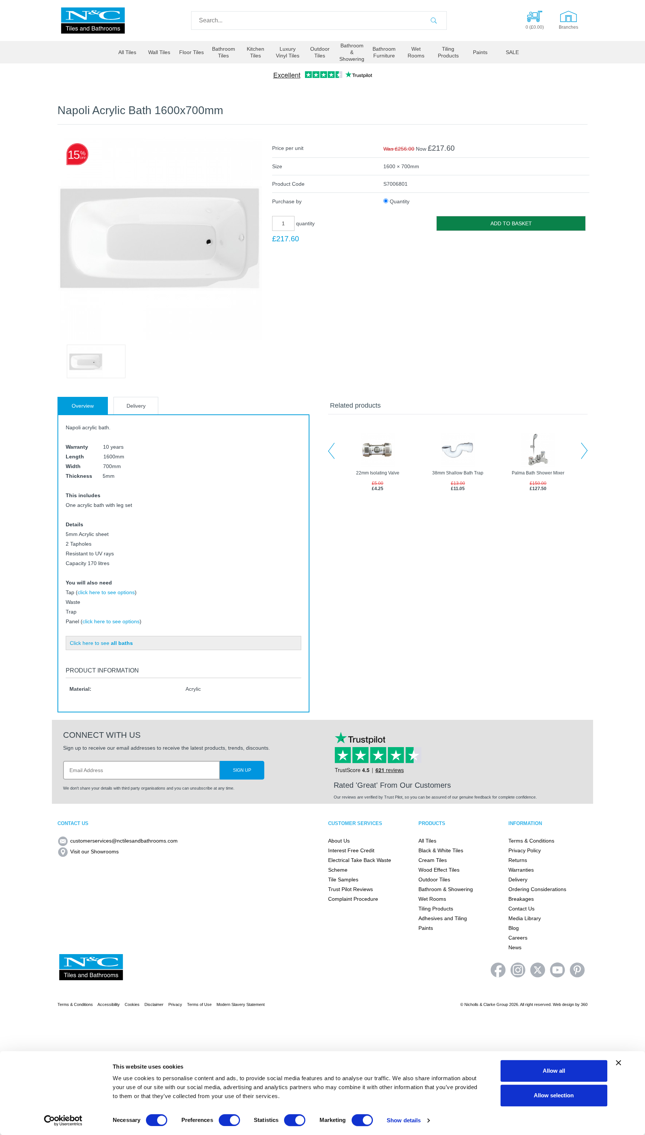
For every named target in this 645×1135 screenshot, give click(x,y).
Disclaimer (153, 1004)
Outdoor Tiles (320, 52)
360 (584, 1004)
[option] (96, 361)
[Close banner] (618, 1062)
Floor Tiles (191, 52)
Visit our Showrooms (94, 852)
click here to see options (106, 592)
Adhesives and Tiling (442, 918)
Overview (83, 406)
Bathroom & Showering (351, 52)
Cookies (132, 1004)
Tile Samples (343, 879)
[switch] (229, 1120)
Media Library (524, 918)
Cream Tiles (432, 860)
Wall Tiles (159, 52)
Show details (404, 1120)
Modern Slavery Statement (240, 1004)
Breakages (521, 899)
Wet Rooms (416, 52)
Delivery (136, 406)
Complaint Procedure (353, 899)
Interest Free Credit (351, 850)
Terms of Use (199, 1004)
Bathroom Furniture (384, 52)
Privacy (175, 1004)
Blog (513, 928)
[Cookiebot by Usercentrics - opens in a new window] (63, 1120)
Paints (480, 52)
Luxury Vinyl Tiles (287, 52)
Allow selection (554, 1095)
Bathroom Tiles (223, 52)
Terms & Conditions (531, 841)
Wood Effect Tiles (438, 870)
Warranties (521, 870)
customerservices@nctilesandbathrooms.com (124, 841)
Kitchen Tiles (255, 52)
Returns (517, 860)
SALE (512, 52)
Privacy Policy (524, 850)
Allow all (554, 1070)
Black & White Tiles (440, 850)
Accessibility (108, 1004)
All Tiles (127, 52)
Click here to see (101, 643)
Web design (563, 1004)
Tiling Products (448, 52)
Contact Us (521, 909)
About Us (339, 841)
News (514, 947)
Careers (517, 938)
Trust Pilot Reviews (350, 889)
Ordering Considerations (537, 889)
